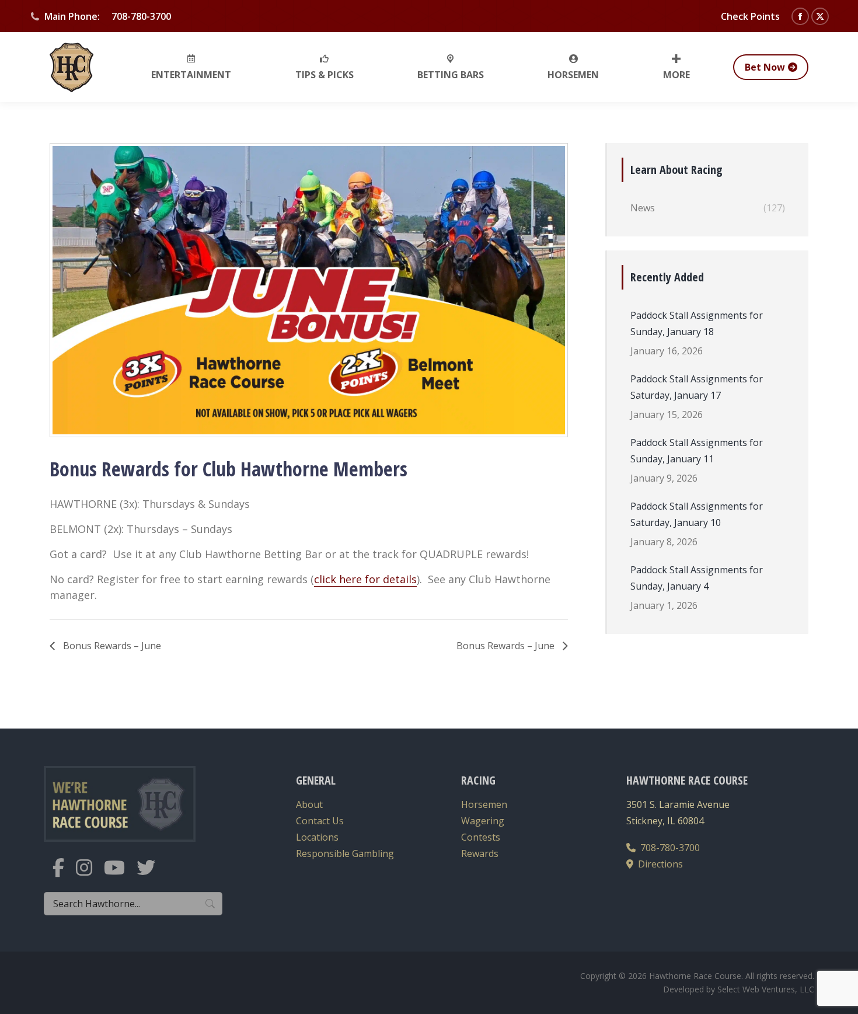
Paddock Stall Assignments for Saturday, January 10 (696, 514)
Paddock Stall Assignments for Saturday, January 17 (696, 387)
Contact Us (320, 820)
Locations (317, 837)
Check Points (750, 16)
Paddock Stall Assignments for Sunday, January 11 (696, 450)
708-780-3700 (668, 847)
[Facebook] (64, 874)
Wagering (482, 820)
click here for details (365, 579)
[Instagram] (90, 874)
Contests (480, 837)
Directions (658, 864)
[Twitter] (152, 874)
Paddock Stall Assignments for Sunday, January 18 (696, 323)
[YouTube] (120, 874)
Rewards (479, 853)
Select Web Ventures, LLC (765, 989)
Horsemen (484, 804)
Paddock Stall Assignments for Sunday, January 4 (696, 578)
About (309, 804)
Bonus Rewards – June (111, 645)
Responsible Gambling (345, 853)
